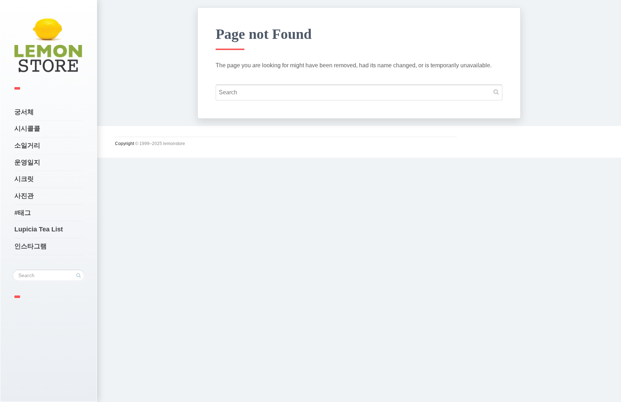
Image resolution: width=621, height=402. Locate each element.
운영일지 (27, 162)
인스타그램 (30, 246)
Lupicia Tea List (38, 229)
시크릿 (24, 178)
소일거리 (27, 145)
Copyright (124, 143)
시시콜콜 (27, 128)
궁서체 (24, 112)
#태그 (22, 212)
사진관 (24, 195)
